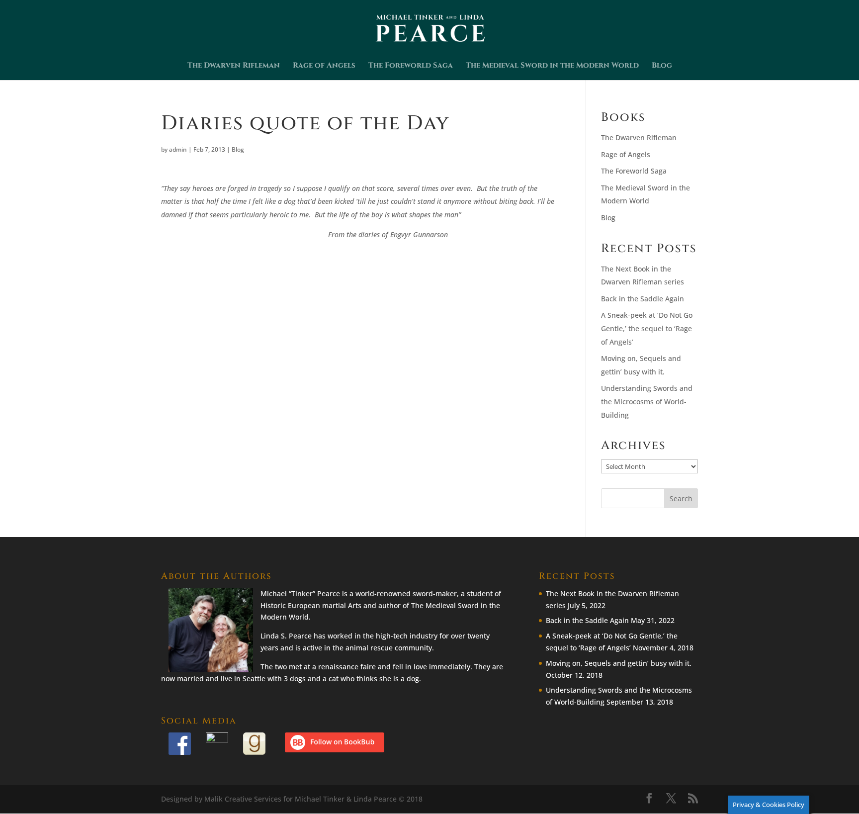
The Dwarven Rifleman (233, 66)
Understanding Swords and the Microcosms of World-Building (646, 401)
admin (178, 149)
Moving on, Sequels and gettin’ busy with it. (618, 663)
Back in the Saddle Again (642, 298)
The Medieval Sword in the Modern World (552, 66)
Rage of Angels (324, 66)
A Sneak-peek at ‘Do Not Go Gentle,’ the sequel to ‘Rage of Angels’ (646, 328)
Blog (662, 66)
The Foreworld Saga (410, 66)
